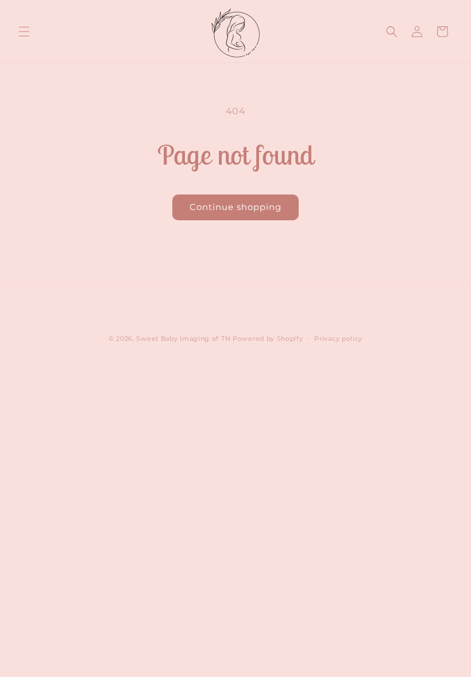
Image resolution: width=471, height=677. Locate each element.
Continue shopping (235, 206)
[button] (24, 31)
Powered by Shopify (268, 338)
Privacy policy (338, 338)
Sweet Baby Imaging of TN (183, 338)
